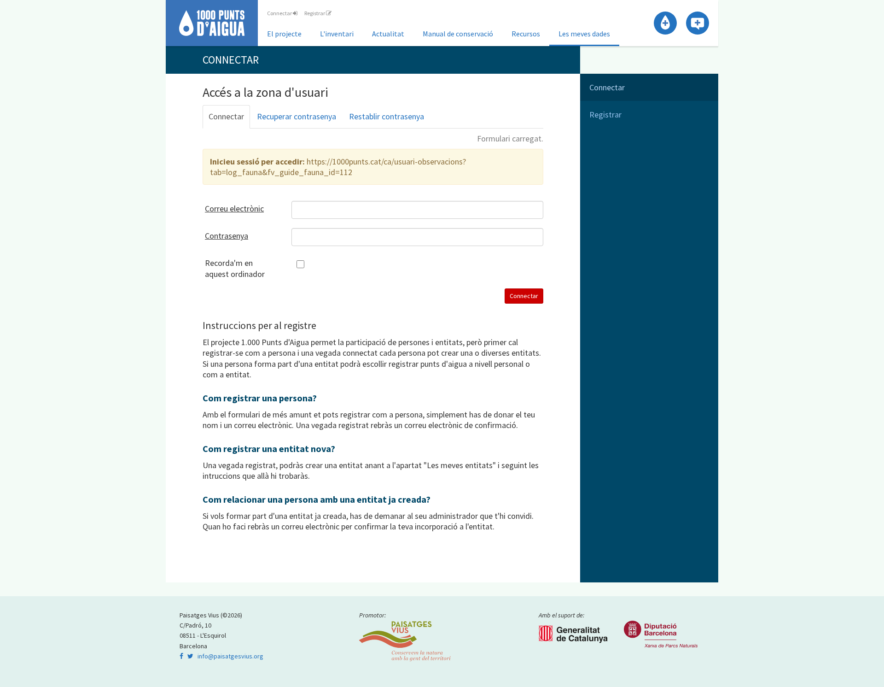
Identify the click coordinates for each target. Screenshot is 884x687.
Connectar (280, 13)
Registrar (315, 13)
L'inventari (337, 33)
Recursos (526, 33)
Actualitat (388, 33)
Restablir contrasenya (386, 116)
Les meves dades (584, 33)
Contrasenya (226, 235)
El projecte (284, 33)
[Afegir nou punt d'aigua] (665, 23)
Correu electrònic (234, 208)
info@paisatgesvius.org (230, 656)
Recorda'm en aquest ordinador (235, 268)
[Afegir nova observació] (697, 23)
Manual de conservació (458, 33)
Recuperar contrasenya (296, 116)
